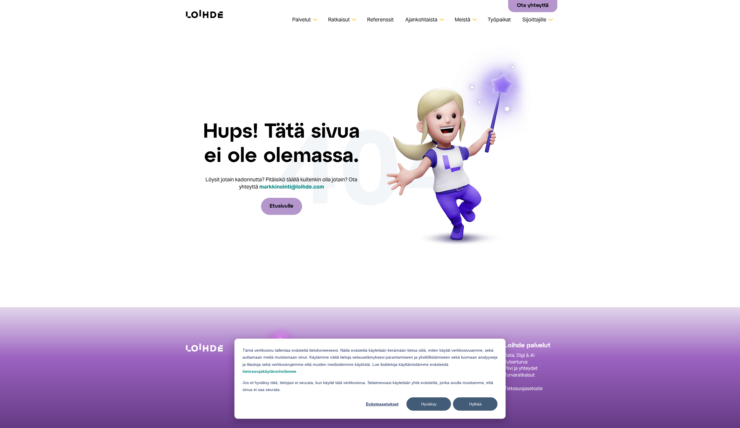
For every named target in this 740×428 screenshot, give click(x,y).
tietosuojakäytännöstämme (269, 371)
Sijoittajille (534, 19)
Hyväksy (428, 404)
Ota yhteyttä (533, 5)
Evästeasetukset (382, 404)
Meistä (462, 19)
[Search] (502, 6)
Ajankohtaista (421, 19)
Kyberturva (516, 362)
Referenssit (380, 19)
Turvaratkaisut (519, 375)
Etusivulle (281, 206)
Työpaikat (499, 19)
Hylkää (475, 404)
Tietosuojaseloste (523, 388)
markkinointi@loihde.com (291, 186)
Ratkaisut (339, 19)
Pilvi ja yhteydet (521, 368)
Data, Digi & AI (519, 355)
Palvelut (301, 19)
